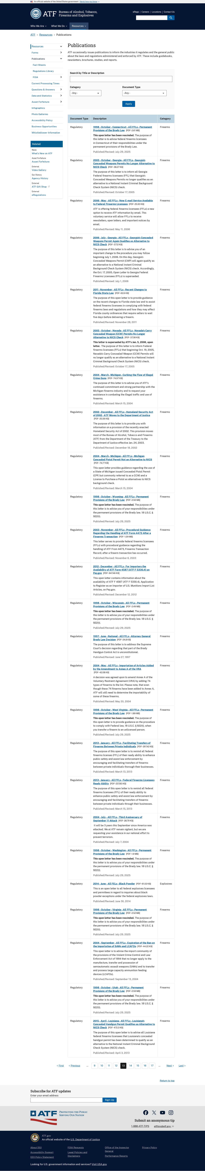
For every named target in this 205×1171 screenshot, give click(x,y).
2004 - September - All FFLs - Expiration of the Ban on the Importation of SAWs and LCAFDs (124, 944)
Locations (156, 12)
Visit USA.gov (99, 1164)
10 (102, 1065)
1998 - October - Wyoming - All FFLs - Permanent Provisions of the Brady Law (121, 498)
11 (109, 1065)
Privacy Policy (149, 1147)
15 (138, 1065)
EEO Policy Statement (42, 1157)
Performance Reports (116, 1156)
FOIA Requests (76, 1147)
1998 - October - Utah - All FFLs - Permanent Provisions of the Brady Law (118, 989)
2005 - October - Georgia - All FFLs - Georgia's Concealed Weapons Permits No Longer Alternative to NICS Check (124, 163)
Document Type (131, 87)
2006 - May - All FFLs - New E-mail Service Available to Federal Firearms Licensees (123, 202)
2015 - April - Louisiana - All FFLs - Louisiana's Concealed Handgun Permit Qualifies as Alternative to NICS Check (124, 1024)
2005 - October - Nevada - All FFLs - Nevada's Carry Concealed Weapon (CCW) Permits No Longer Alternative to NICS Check (122, 334)
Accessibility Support (41, 1152)
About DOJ (36, 1147)
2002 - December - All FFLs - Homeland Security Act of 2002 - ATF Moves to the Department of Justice (123, 414)
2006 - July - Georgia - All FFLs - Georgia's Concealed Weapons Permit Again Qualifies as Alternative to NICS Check (123, 241)
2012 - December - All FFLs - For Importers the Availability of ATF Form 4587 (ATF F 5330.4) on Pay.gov (121, 570)
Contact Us (169, 12)
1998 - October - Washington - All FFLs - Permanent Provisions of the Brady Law (122, 852)
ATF (32, 34)
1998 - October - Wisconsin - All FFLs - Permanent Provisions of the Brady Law (121, 605)
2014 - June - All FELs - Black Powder (114, 883)
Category (75, 87)
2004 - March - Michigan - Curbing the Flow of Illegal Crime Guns (123, 377)
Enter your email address (44, 1095)
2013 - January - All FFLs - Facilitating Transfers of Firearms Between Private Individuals (122, 745)
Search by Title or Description (87, 73)
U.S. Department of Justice (85, 1139)
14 (130, 1065)
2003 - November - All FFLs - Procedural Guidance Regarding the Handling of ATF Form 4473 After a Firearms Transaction (122, 533)
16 (145, 1065)
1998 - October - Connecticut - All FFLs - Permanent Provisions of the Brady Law (122, 129)
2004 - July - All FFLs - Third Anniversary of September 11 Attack (117, 819)
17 (152, 1065)
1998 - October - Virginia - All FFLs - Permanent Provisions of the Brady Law (120, 911)
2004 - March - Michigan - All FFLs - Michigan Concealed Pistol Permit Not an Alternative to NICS (122, 458)
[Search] (171, 17)
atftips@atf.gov (162, 1126)
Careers (145, 12)
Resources (45, 34)
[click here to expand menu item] (61, 46)
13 (123, 1065)
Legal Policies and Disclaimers (77, 1154)
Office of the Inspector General (117, 1149)
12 (116, 1065)
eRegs (136, 12)
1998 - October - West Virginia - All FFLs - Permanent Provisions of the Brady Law (123, 711)
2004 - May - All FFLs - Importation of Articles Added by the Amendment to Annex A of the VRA (123, 667)
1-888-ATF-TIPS (140, 1126)
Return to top (167, 1080)
